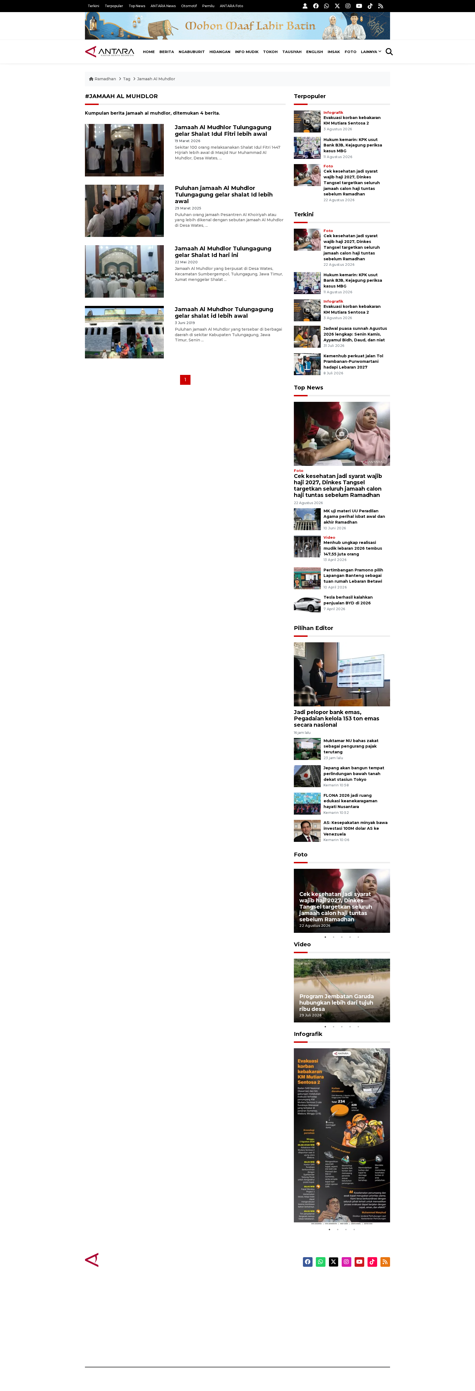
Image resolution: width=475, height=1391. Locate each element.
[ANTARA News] (109, 51)
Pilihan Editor (313, 628)
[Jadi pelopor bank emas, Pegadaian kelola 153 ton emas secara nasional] (342, 674)
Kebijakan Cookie (338, 1319)
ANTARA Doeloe (259, 1319)
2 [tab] (333, 937)
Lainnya (369, 51)
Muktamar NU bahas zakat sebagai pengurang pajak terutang (351, 746)
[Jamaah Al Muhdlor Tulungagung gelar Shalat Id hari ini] (124, 271)
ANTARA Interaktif (261, 1299)
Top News (137, 6)
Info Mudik (247, 51)
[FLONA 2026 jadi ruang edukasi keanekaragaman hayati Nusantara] (307, 803)
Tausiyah (292, 51)
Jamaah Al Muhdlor (156, 78)
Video (329, 537)
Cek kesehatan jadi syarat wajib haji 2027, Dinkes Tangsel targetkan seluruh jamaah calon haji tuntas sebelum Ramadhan (352, 183)
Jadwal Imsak (177, 1347)
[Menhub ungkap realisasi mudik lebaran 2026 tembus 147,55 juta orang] (307, 546)
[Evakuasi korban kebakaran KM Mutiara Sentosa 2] (307, 121)
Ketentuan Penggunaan (345, 1299)
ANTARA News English (343, 1280)
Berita (166, 51)
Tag (126, 78)
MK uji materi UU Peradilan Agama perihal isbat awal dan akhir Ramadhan (354, 516)
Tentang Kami (334, 1328)
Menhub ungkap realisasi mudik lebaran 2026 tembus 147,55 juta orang (353, 548)
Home (149, 51)
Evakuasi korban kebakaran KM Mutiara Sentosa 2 (337, 1208)
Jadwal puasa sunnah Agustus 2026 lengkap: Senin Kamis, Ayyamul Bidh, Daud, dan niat (355, 334)
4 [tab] (350, 937)
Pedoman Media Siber (343, 1338)
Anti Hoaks (253, 1290)
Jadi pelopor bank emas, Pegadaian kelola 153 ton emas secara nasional (336, 718)
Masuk (326, 1290)
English (314, 51)
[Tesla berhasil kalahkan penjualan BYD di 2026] (307, 605)
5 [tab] (358, 937)
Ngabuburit (192, 51)
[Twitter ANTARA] (337, 6)
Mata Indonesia (258, 1309)
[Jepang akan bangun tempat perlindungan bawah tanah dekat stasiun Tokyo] (307, 775)
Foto (351, 51)
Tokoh (270, 51)
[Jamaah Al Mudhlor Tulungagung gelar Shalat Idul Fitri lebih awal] (124, 149)
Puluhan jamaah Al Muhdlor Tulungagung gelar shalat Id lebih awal (224, 194)
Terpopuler (114, 6)
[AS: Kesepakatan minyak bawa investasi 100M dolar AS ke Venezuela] (307, 830)
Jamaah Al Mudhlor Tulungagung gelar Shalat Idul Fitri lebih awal (223, 130)
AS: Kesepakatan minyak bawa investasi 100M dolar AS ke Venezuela (356, 828)
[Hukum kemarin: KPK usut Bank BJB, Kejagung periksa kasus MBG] (307, 147)
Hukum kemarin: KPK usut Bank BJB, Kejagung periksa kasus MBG (353, 145)
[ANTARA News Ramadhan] (115, 1259)
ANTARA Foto (231, 6)
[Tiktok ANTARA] (370, 6)
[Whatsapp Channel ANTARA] (326, 6)
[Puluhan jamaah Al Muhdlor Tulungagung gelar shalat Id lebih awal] (124, 210)
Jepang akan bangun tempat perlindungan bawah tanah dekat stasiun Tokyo (354, 773)
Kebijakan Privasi (337, 1309)
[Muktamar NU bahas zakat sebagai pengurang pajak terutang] (307, 748)
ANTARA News (163, 6)
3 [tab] (342, 937)
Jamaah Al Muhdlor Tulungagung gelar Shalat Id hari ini (223, 251)
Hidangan (219, 51)
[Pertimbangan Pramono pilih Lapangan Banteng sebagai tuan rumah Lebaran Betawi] (307, 577)
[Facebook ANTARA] (316, 6)
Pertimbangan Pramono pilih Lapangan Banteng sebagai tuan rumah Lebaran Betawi (353, 576)
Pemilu (208, 6)
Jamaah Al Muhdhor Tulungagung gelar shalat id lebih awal (224, 312)
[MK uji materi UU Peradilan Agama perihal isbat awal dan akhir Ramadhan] (307, 518)
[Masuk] (305, 6)
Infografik (333, 112)
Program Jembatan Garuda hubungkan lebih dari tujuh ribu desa (336, 1002)
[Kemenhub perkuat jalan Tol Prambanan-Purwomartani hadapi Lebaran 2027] (307, 363)
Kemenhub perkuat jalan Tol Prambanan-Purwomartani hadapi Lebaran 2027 (353, 361)
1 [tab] (325, 937)
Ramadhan (105, 78)
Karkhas (250, 1280)
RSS (324, 1347)
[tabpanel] (342, 901)
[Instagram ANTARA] (348, 6)
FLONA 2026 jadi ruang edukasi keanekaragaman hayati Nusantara (350, 801)
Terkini (93, 6)
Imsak (334, 51)
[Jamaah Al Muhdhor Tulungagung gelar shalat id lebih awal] (124, 331)
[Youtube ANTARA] (359, 6)
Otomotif (189, 6)
